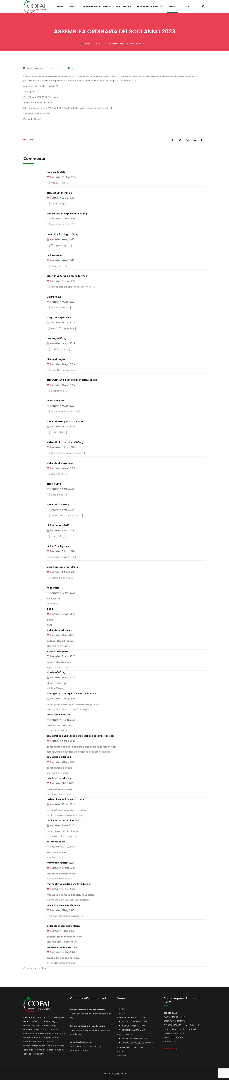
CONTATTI (186, 6)
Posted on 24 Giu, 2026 (62, 867)
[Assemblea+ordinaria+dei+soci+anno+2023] (180, 140)
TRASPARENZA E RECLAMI (150, 6)
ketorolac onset (56, 841)
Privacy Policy (170, 1048)
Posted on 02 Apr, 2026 (62, 592)
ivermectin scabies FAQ (60, 862)
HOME (60, 6)
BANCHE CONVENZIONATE (134, 1021)
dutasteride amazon (59, 714)
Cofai (57, 68)
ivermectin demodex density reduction (69, 884)
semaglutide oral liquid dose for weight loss (72, 693)
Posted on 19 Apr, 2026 (62, 635)
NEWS (172, 6)
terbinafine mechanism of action (66, 799)
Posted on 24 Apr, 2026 (62, 656)
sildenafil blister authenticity (63, 926)
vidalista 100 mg (56, 672)
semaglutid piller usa (59, 756)
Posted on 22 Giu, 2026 (62, 846)
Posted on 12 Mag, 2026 (62, 698)
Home (87, 43)
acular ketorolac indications (63, 820)
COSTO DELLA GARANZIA (133, 1029)
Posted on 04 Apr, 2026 (62, 614)
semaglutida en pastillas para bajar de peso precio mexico (81, 735)
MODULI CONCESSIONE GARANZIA (138, 1042)
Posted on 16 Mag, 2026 (62, 762)
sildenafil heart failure (59, 630)
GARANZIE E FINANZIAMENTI (96, 6)
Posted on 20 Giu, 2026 (62, 804)
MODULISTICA (123, 6)
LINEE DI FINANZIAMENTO (133, 1025)
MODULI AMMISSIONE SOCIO (135, 1038)
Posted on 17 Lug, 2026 (62, 931)
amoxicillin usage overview (62, 947)
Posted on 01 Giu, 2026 (62, 783)
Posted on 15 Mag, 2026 (62, 740)
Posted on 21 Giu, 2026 (62, 825)
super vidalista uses (58, 651)
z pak (50, 608)
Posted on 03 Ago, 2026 (63, 952)
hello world (53, 587)
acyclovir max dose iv (59, 778)
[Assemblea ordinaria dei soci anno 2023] (172, 140)
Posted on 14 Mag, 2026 (63, 719)
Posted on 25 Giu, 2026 (62, 889)
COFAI (71, 6)
